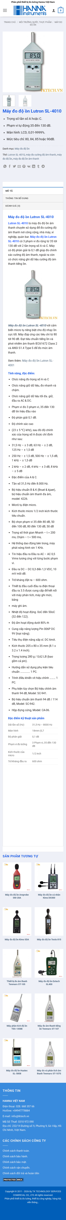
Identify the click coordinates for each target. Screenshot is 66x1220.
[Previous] (8, 62)
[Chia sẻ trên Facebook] (9, 166)
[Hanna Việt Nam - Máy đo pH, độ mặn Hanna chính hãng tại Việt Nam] (30, 10)
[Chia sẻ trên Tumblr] (38, 166)
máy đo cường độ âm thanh (41, 154)
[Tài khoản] (53, 10)
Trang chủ (10, 22)
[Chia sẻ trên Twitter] (14, 166)
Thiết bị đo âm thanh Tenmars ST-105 (17, 983)
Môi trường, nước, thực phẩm (35, 22)
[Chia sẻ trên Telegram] (43, 166)
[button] (5, 10)
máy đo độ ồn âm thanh (26, 158)
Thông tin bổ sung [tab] (16, 198)
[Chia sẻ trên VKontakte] (28, 166)
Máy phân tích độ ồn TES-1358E (17, 1027)
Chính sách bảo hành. (15, 1156)
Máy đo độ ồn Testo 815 (49, 939)
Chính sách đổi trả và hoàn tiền (21, 1173)
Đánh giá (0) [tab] (12, 206)
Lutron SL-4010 (16, 154)
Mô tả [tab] (9, 191)
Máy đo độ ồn (22, 148)
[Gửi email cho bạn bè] (19, 166)
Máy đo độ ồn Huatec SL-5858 (17, 1072)
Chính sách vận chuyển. (16, 1167)
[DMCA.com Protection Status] (13, 1179)
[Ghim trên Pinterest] (24, 166)
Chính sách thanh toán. (16, 1150)
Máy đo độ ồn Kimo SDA (17, 939)
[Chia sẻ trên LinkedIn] (33, 166)
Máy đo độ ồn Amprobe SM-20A (17, 896)
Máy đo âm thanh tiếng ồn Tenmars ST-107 (49, 1027)
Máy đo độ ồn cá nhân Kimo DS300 (49, 896)
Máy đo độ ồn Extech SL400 (49, 983)
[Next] (58, 62)
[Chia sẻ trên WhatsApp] (5, 166)
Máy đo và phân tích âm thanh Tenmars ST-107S (49, 1072)
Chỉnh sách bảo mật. (15, 1162)
